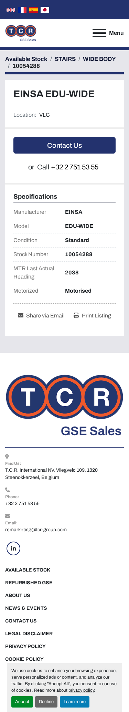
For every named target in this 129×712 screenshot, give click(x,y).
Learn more (75, 701)
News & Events (26, 608)
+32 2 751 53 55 (74, 167)
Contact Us (64, 145)
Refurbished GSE (29, 582)
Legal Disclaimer (29, 633)
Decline (46, 701)
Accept (22, 701)
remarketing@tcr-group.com (36, 529)
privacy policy (81, 690)
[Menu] (99, 33)
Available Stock (27, 570)
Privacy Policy (25, 646)
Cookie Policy (24, 659)
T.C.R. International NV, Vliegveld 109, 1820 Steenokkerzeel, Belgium (52, 474)
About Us (17, 595)
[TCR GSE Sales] (64, 404)
